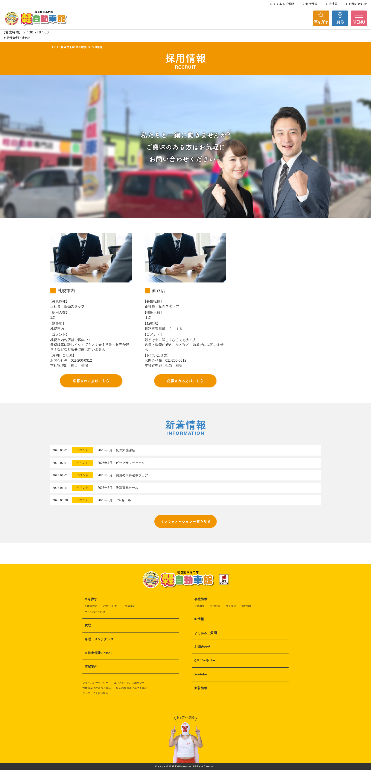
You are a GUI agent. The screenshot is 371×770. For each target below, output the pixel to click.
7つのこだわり (111, 605)
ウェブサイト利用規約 (95, 693)
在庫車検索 (91, 605)
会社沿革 (215, 605)
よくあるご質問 (283, 4)
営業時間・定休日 (19, 38)
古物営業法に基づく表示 (96, 688)
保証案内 (130, 605)
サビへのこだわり (95, 611)
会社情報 (311, 4)
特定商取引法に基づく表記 (131, 688)
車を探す (91, 599)
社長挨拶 (231, 605)
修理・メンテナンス (99, 639)
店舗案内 (91, 666)
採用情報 (246, 605)
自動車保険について (99, 653)
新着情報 (200, 688)
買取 (88, 625)
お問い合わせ (358, 4)
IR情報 (333, 4)
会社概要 (199, 605)
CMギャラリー (205, 660)
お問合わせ (202, 646)
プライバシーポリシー (95, 682)
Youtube (200, 674)
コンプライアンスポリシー (129, 682)
